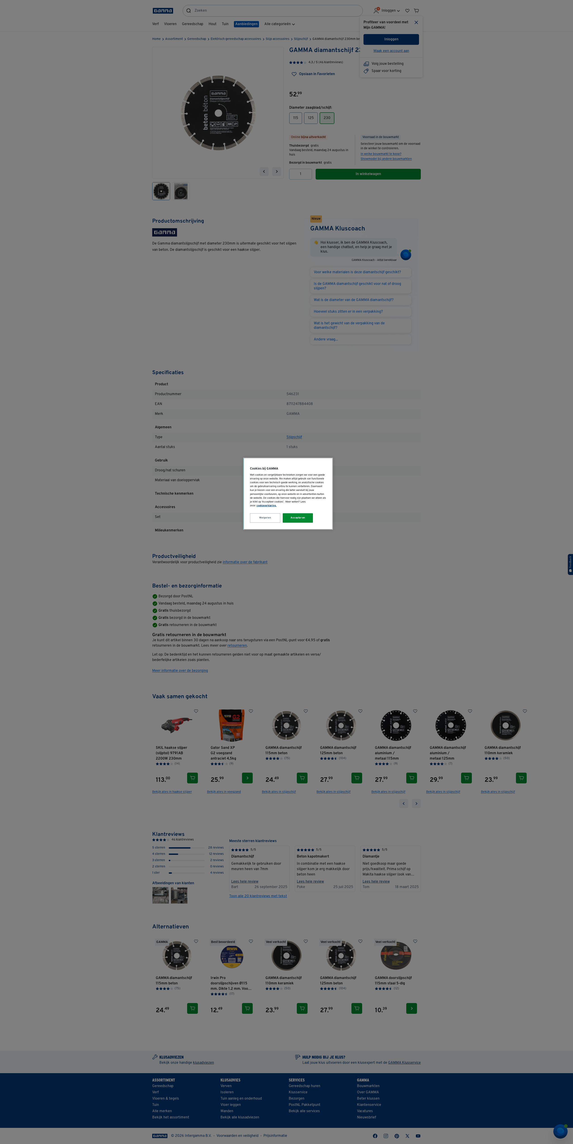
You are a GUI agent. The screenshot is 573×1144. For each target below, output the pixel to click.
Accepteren (298, 517)
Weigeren (265, 517)
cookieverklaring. (266, 505)
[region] (288, 494)
